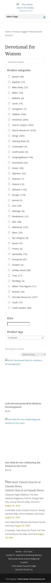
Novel (17, 243)
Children (19, 114)
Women (18, 291)
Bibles (17, 92)
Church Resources (24, 130)
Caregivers (19, 108)
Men (16, 221)
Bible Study (20, 87)
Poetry (17, 248)
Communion (19, 146)
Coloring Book (20, 141)
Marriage (18, 211)
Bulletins (18, 98)
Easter (18, 168)
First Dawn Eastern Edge (24, 566)
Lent (16, 205)
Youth (17, 302)
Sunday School (21, 270)
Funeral (18, 184)
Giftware (19, 189)
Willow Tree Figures (24, 286)
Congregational (22, 157)
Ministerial (20, 227)
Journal (17, 200)
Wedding (18, 280)
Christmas (20, 119)
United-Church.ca (24, 569)
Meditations (20, 216)
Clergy (18, 135)
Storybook (19, 259)
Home (8, 31)
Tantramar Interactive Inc (31, 578)
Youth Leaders (21, 307)
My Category (20, 237)
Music (17, 232)
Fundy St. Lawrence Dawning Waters (24, 555)
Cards (17, 103)
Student (17, 264)
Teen (17, 275)
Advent (18, 76)
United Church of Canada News (24, 490)
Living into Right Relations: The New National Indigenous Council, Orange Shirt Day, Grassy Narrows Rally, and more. (24, 498)
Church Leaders (22, 125)
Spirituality (19, 254)
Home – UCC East (23, 551)
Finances (18, 178)
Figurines (19, 173)
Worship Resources (24, 297)
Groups (19, 194)
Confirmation (20, 151)
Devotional (19, 162)
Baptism (18, 82)
